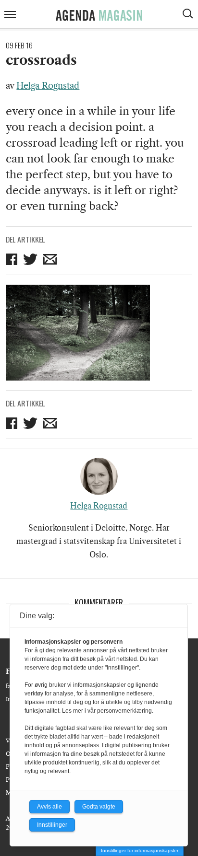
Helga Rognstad (47, 86)
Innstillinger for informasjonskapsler (139, 850)
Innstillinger (52, 824)
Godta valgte (98, 806)
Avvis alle (49, 806)
